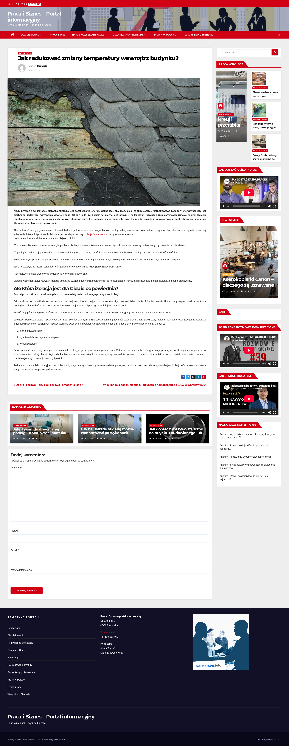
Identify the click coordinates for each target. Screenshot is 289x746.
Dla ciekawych (31, 34)
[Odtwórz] (223, 206)
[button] (279, 34)
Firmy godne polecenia (20, 643)
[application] (249, 192)
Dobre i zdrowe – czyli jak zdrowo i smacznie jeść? (49, 384)
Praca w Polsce (165, 34)
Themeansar (59, 739)
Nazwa (15, 531)
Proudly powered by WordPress (22, 739)
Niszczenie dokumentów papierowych (251, 456)
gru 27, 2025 (232, 291)
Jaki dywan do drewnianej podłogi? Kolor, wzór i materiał (39, 431)
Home (257, 739)
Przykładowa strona (270, 739)
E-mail (15, 550)
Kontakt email (107, 632)
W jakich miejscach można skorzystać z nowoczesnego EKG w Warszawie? (153, 384)
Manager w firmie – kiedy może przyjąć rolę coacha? (264, 127)
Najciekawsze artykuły (88, 34)
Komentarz (16, 467)
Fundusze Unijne (17, 650)
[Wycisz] (269, 206)
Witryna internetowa (21, 570)
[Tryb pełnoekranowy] (274, 206)
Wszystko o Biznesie (199, 34)
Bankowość (14, 628)
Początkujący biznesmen (128, 34)
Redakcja (42, 66)
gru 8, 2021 (227, 131)
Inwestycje (57, 34)
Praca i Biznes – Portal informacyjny (34, 17)
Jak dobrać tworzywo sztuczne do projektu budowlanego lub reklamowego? (176, 433)
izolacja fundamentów (95, 234)
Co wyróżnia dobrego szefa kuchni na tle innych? (265, 159)
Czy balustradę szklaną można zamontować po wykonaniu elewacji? (107, 433)
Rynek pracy (14, 687)
